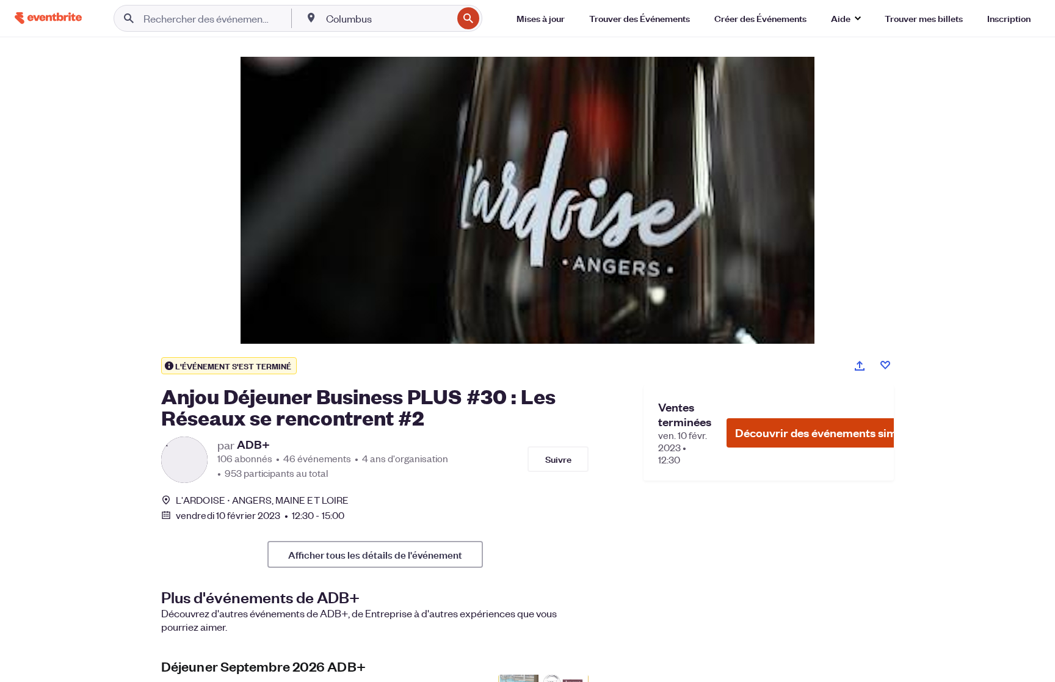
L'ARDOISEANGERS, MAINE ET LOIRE (262, 499)
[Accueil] (48, 18)
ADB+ (253, 444)
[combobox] (388, 18)
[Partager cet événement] (859, 366)
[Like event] (885, 365)
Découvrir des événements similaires (832, 432)
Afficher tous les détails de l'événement (375, 554)
